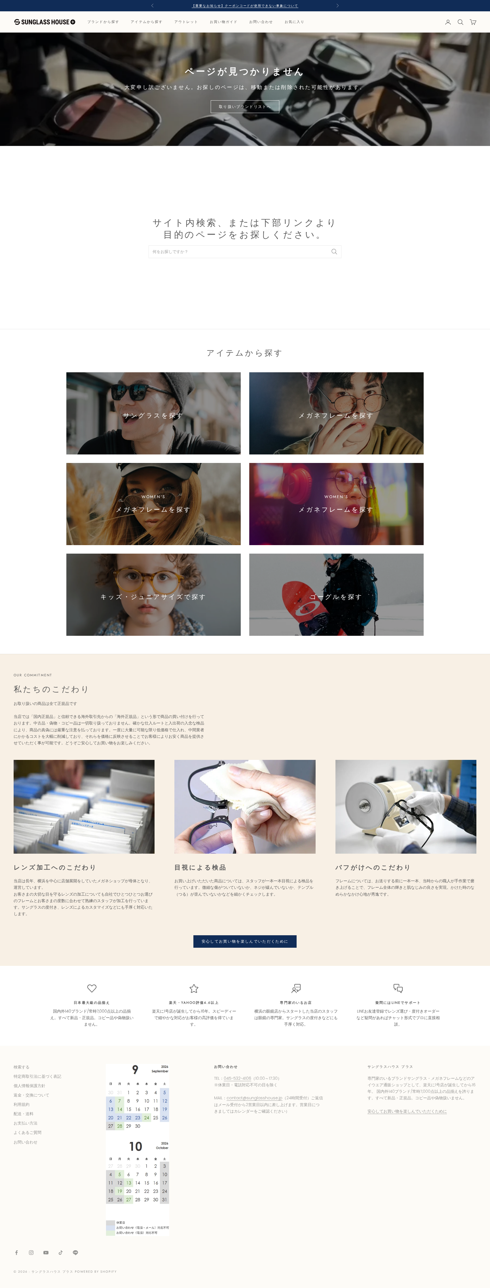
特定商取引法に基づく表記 (37, 1076)
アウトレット (186, 22)
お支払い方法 (25, 1123)
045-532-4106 (237, 1078)
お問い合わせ (261, 22)
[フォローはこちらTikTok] (61, 1252)
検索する (21, 1067)
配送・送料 (23, 1114)
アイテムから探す (147, 22)
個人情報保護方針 (29, 1086)
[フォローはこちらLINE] (75, 1252)
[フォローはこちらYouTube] (46, 1252)
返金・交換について (31, 1095)
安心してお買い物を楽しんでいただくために (245, 941)
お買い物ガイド (224, 22)
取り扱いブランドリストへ (245, 106)
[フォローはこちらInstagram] (31, 1252)
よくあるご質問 (27, 1132)
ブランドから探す (103, 22)
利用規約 (21, 1104)
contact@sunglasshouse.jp (254, 1098)
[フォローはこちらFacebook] (16, 1252)
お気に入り (295, 22)
